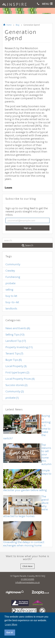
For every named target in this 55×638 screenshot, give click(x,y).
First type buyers (17, 372)
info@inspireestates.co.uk (27, 582)
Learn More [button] (11, 624)
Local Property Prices (20, 378)
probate (10, 283)
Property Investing (19, 347)
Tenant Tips (14, 353)
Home (9, 25)
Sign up (27, 227)
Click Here (27, 566)
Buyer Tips (14, 360)
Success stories (16, 385)
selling (9, 289)
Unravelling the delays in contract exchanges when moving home (23, 543)
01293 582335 (27, 579)
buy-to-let (12, 302)
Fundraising (13, 277)
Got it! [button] (9, 632)
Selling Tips (15, 334)
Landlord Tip (16, 341)
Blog (17, 25)
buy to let (11, 296)
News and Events (18, 328)
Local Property (16, 366)
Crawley (10, 270)
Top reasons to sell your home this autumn (46, 454)
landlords (11, 308)
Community (13, 264)
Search (28, 245)
